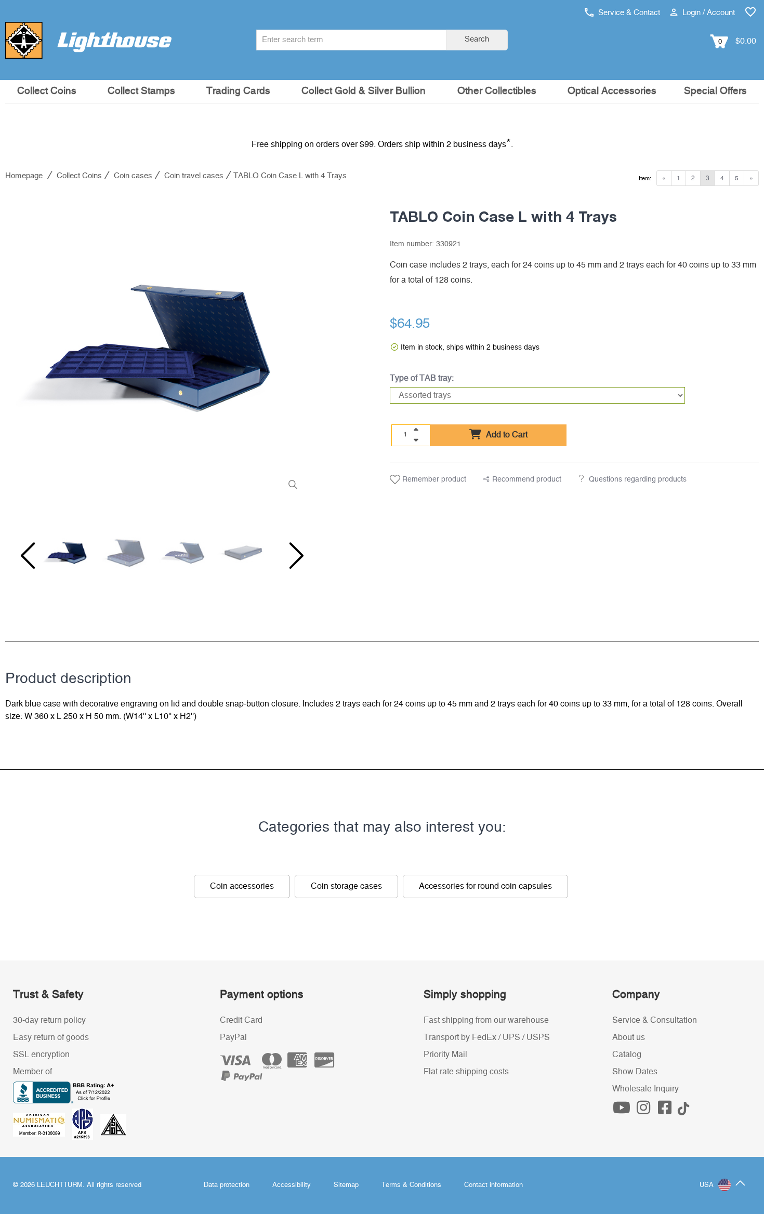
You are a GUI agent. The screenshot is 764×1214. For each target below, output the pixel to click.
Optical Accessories (612, 91)
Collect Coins (46, 91)
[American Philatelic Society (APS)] (86, 1124)
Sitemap (346, 1185)
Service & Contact (628, 13)
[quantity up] (415, 429)
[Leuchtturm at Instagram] (644, 1110)
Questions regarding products (638, 479)
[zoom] (293, 485)
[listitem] (157, 348)
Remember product (433, 479)
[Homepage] (88, 40)
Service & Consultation (654, 1020)
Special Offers (715, 91)
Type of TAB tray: (422, 378)
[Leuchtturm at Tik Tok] (683, 1110)
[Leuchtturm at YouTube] (623, 1110)
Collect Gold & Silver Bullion (363, 91)
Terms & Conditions (411, 1185)
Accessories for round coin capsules (485, 886)
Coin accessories (242, 886)
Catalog (626, 1054)
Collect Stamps (141, 91)
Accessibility (291, 1185)
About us (628, 1037)
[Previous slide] (26, 555)
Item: (645, 178)
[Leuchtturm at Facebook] (666, 1110)
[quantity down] (415, 440)
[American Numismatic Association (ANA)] (42, 1124)
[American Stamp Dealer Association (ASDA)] (113, 1124)
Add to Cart (506, 435)
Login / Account (707, 13)
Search (477, 39)
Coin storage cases (346, 886)
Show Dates (634, 1072)
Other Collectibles (496, 91)
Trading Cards (238, 91)
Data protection (226, 1185)
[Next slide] (289, 555)
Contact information (493, 1185)
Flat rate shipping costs (466, 1072)
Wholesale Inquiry (645, 1089)
